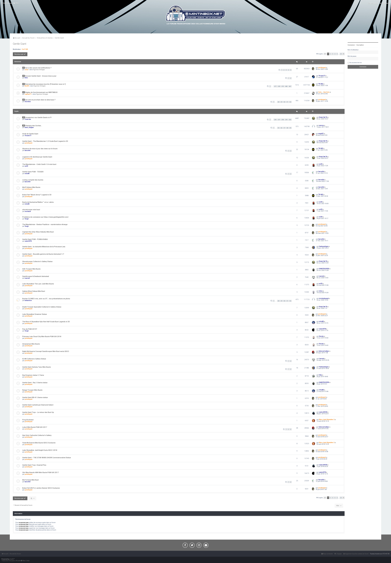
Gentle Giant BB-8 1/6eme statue (35, 397)
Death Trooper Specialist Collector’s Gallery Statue (41, 307)
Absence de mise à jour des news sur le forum (40, 149)
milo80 (27, 173)
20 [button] (341, 54)
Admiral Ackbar (324, 351)
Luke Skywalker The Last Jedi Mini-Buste (38, 284)
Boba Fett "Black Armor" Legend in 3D (36, 195)
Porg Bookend (27, 420)
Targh (27, 219)
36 (281, 128)
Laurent (27, 278)
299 (286, 119)
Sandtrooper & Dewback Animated (35, 276)
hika (320, 375)
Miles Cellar (26, 560)
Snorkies (28, 101)
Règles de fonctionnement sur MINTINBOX (41, 92)
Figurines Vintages (39, 69)
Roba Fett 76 (323, 117)
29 (281, 102)
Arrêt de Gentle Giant (30, 134)
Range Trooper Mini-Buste (32, 390)
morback (28, 211)
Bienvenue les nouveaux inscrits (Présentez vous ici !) (45, 84)
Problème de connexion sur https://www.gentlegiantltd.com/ (45, 217)
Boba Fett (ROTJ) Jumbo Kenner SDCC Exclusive (41, 488)
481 (290, 86)
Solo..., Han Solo (323, 92)
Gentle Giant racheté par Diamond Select (37, 405)
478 (279, 86)
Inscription (360, 45)
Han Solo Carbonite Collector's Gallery (36, 435)
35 (278, 128)
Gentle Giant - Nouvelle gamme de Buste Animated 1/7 (43, 254)
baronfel (27, 150)
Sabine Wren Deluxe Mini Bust (33, 291)
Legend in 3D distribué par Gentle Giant (37, 157)
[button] (325, 54)
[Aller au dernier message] (326, 67)
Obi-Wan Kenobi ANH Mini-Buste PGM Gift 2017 (40, 472)
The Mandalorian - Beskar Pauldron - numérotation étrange (44, 224)
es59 (26, 166)
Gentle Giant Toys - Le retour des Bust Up (38, 412)
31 (287, 102)
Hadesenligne (323, 246)
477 (275, 86)
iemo (320, 291)
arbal (26, 69)
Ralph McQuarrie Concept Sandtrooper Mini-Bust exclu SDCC (45, 351)
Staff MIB (25, 49)
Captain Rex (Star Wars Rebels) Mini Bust (38, 232)
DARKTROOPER (324, 268)
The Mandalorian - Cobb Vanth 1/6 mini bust (39, 164)
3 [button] (332, 54)
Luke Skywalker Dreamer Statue (34, 314)
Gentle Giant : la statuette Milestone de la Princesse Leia (43, 247)
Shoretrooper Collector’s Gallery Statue (37, 261)
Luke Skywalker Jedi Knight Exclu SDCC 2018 (39, 450)
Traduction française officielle (11, 560)
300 (290, 119)
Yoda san (28, 119)
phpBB (11, 559)
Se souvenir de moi (355, 62)
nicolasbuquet (324, 298)
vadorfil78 (28, 241)
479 (283, 86)
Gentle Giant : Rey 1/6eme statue (34, 383)
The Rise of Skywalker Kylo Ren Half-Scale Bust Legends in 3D (46, 322)
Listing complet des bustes (32, 180)
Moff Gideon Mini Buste (31, 187)
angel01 (321, 133)
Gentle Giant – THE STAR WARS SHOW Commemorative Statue (46, 458)
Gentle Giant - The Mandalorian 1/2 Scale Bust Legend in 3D (45, 141)
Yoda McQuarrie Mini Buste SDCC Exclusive (38, 443)
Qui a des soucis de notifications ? (38, 68)
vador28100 (323, 412)
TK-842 (320, 84)
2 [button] (330, 54)
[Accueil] (195, 15)
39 (290, 128)
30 (284, 102)
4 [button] (334, 54)
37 (284, 128)
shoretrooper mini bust (31, 210)
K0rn (26, 78)
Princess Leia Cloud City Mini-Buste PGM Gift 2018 (41, 336)
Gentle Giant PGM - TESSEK (32, 172)
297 (279, 119)
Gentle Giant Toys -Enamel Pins (34, 465)
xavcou (321, 125)
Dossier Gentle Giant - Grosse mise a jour (40, 76)
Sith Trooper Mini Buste (31, 269)
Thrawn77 (322, 76)
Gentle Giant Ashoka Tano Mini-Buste (36, 367)
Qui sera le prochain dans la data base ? (40, 100)
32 (290, 102)
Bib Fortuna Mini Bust (30, 480)
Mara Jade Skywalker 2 (326, 419)
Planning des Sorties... (33, 126)
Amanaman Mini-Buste (31, 344)
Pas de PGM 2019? (29, 329)
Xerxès (321, 336)
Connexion (351, 45)
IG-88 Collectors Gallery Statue (34, 359)
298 (283, 119)
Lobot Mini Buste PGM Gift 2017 (34, 427)
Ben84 (27, 86)
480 (286, 86)
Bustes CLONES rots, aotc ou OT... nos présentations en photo (46, 299)
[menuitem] (15, 3)
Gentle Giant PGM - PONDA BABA (35, 239)
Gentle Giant (19, 43)
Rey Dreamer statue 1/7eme (33, 375)
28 (278, 102)
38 (287, 128)
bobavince (28, 300)
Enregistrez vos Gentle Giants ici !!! (38, 117)
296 (275, 119)
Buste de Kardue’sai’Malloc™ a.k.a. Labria (38, 202)
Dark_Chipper (29, 127)
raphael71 (28, 94)
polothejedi (322, 67)
